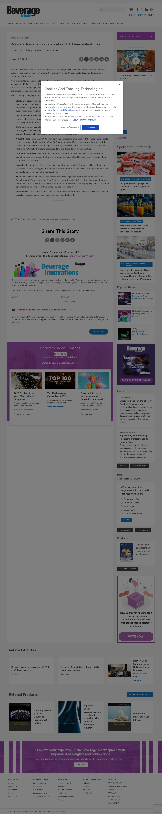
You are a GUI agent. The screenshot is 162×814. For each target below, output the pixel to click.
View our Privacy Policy (84, 119)
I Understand (90, 127)
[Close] (119, 84)
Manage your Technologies (69, 127)
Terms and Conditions (64, 110)
